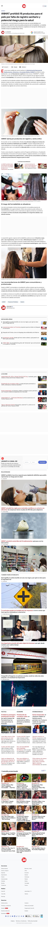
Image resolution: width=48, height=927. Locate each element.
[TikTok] (16, 916)
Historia (2, 876)
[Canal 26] (24, 860)
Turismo (26, 885)
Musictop (3, 896)
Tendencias (3, 885)
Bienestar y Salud (28, 868)
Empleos (26, 910)
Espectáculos (4, 874)
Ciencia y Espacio (4, 870)
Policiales (3, 881)
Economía (20, 712)
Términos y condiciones (6, 905)
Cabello (22, 302)
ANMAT (3, 302)
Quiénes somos (4, 903)
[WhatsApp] (19, 916)
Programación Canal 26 (29, 908)
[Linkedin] (14, 916)
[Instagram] (8, 916)
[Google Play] (36, 916)
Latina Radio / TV (28, 891)
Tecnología (27, 883)
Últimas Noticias (4, 868)
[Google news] (23, 916)
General (3, 10)
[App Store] (28, 916)
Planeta (26, 879)
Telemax (26, 893)
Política (3, 712)
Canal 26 (9, 31)
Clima (26, 870)
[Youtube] (12, 916)
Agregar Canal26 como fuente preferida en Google (39, 32)
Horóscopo (27, 876)
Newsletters (5, 913)
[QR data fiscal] (42, 917)
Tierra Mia (3, 893)
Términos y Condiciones (21, 921)
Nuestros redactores (5, 910)
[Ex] (10, 916)
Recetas (2, 883)
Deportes (3, 872)
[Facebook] (5, 916)
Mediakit (4, 908)
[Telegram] (21, 916)
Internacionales (37, 712)
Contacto (26, 903)
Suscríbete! (42, 462)
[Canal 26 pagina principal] (24, 7)
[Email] (12, 306)
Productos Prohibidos (13, 302)
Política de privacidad (29, 905)
